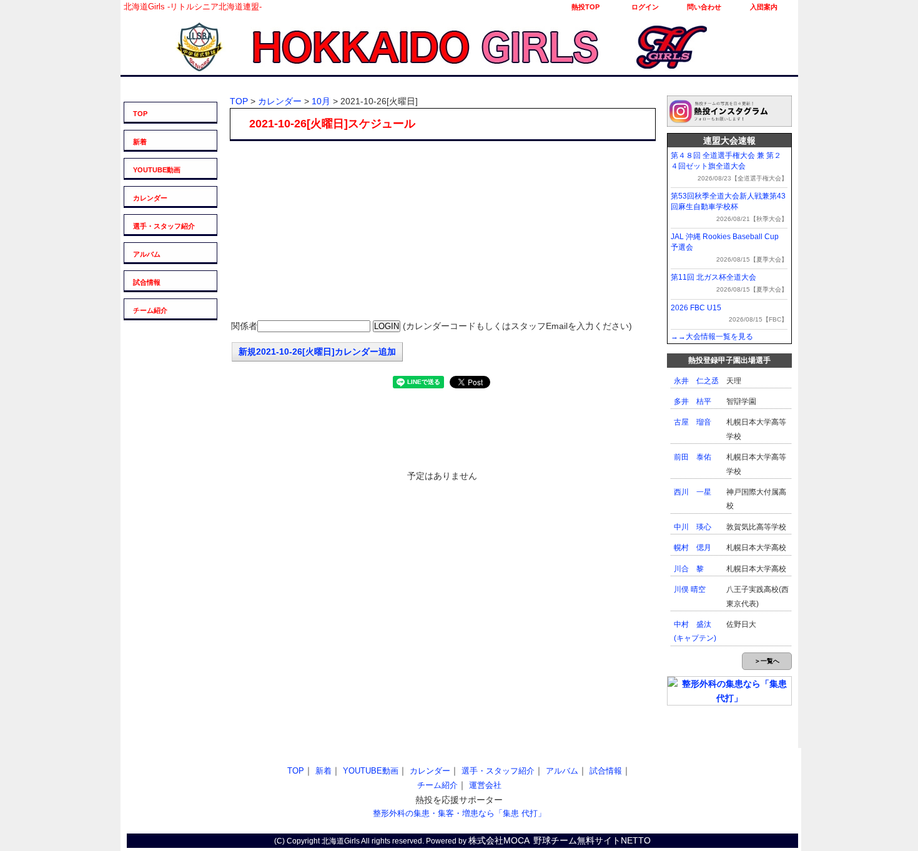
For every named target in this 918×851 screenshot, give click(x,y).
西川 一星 (692, 492)
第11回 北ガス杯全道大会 (713, 277)
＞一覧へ (766, 660)
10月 (321, 101)
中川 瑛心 (692, 527)
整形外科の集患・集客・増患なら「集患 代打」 (459, 813)
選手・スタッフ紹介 (164, 226)
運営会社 (485, 785)
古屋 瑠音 (692, 422)
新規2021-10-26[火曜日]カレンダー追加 (317, 352)
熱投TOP (585, 7)
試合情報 (146, 282)
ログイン (645, 7)
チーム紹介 (150, 310)
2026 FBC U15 (696, 307)
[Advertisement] (442, 231)
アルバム (146, 254)
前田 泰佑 (692, 457)
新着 (140, 141)
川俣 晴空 (690, 589)
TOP (140, 113)
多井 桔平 (692, 401)
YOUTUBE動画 (156, 170)
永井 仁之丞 (696, 380)
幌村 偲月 (692, 547)
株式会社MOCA (499, 840)
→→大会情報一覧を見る (712, 336)
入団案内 (763, 7)
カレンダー (150, 198)
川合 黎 (689, 568)
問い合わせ (704, 7)
